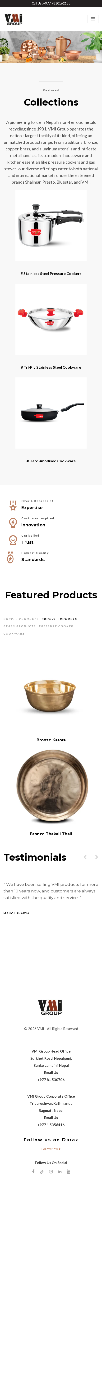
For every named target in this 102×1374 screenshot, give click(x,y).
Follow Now (50, 1342)
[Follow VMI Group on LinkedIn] (59, 1364)
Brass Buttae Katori (51, 928)
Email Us (51, 1265)
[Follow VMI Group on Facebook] (33, 1364)
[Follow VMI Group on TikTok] (42, 1364)
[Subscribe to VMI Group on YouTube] (68, 1364)
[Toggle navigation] (93, 19)
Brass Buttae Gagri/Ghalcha (51, 740)
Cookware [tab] (14, 633)
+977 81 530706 (51, 1273)
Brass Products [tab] (20, 626)
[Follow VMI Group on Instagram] (51, 1364)
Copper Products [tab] (21, 618)
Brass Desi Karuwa (51, 834)
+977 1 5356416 (51, 1318)
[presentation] (85, 1050)
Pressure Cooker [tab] (56, 626)
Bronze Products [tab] (59, 618)
